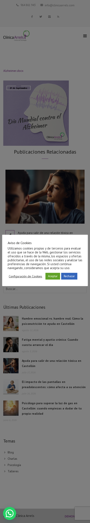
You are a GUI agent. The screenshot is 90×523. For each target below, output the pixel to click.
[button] (9, 513)
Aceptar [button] (52, 276)
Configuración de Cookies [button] (25, 276)
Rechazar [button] (69, 276)
